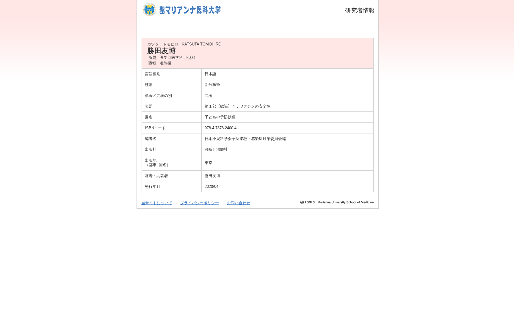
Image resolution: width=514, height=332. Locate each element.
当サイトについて (156, 203)
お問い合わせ (238, 203)
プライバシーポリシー (199, 203)
